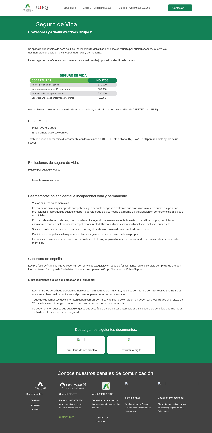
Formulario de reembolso (81, 350)
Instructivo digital (131, 350)
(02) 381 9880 (66, 417)
